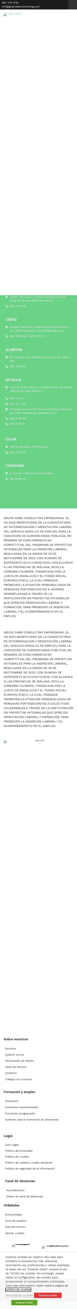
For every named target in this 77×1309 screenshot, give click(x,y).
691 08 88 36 (17, 478)
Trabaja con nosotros (18, 1079)
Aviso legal (12, 1144)
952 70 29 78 (17, 306)
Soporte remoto (15, 1226)
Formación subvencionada (21, 1107)
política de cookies (18, 1289)
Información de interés (19, 1060)
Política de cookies (17, 1156)
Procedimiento (15, 1190)
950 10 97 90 (17, 366)
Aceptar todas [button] (24, 1302)
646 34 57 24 (36, 336)
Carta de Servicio (16, 1066)
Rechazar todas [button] (48, 1295)
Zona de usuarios (16, 1220)
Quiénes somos (14, 1054)
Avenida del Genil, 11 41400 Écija (28, 446)
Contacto (11, 1072)
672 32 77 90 (18, 403)
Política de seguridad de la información (30, 1168)
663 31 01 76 (17, 424)
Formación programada (20, 1113)
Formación (11, 1100)
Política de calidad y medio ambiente (28, 1162)
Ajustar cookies (14, 1233)
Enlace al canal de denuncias (24, 1196)
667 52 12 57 (17, 398)
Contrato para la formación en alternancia (31, 1119)
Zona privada (13, 1214)
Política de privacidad (18, 1150)
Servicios (10, 1048)
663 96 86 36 (18, 418)
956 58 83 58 (18, 336)
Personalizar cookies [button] (19, 1295)
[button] (72, 4)
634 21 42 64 (17, 452)
